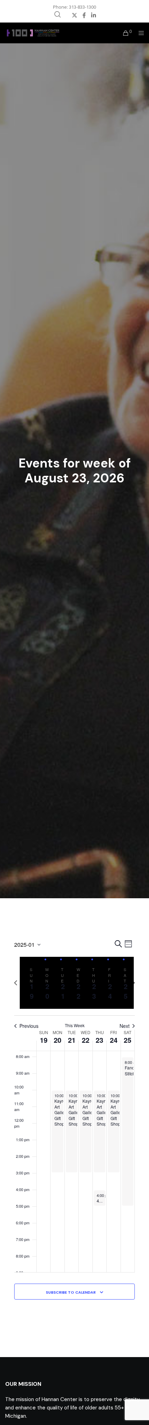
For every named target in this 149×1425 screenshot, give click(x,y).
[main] (75, 1128)
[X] (74, 15)
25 (127, 1040)
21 (72, 1040)
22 (85, 1040)
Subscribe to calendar (71, 1292)
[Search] (57, 14)
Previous (28, 1026)
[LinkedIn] (93, 15)
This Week (75, 1025)
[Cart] (124, 33)
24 (113, 1040)
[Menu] (139, 33)
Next (125, 1026)
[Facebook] (84, 15)
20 (57, 1040)
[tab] (30, 983)
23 (99, 1040)
